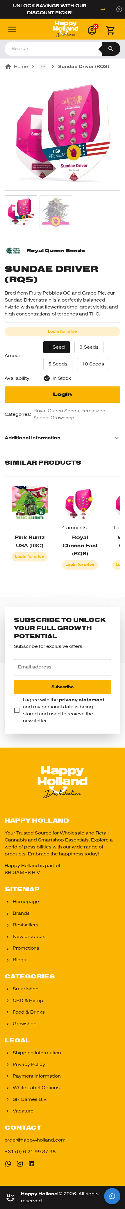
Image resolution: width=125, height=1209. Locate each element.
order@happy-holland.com (35, 1140)
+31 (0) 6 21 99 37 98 (30, 1151)
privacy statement (81, 699)
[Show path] (43, 66)
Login (62, 394)
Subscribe (62, 686)
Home (21, 66)
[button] (62, 438)
